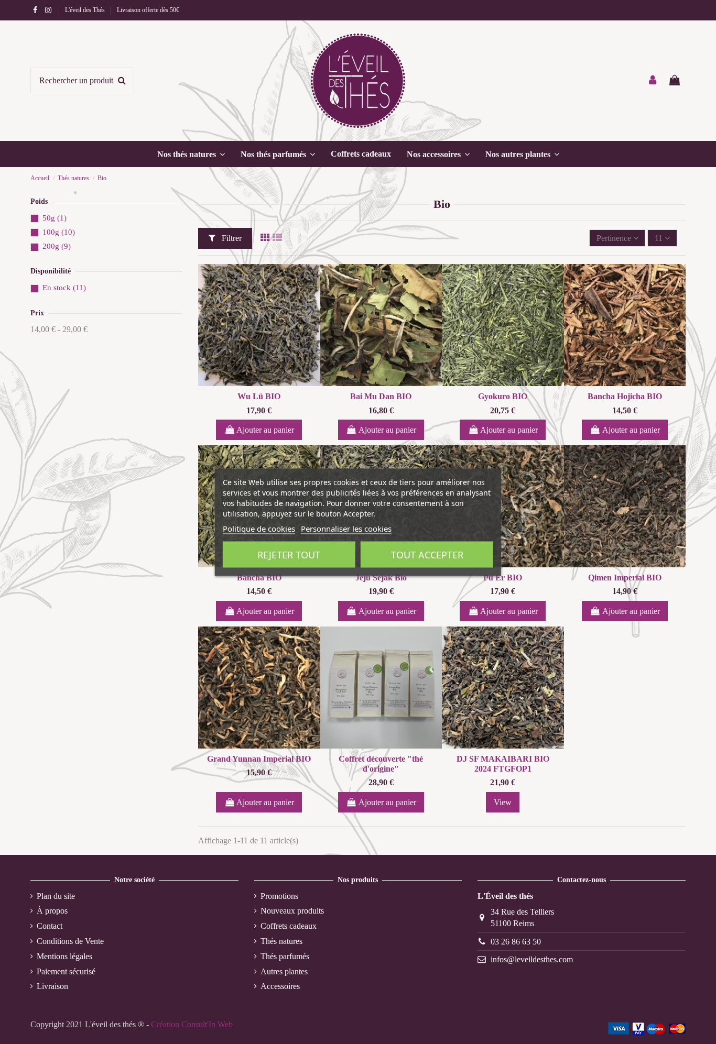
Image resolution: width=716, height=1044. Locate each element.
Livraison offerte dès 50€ (148, 10)
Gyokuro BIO (502, 396)
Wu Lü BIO (258, 396)
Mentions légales (64, 956)
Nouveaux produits (292, 910)
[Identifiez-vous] (653, 81)
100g (58, 232)
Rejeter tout (288, 554)
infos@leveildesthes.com (532, 959)
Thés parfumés (285, 956)
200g (56, 246)
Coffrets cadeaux (289, 925)
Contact (49, 925)
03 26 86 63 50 (516, 941)
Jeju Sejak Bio (381, 577)
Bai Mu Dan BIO (380, 396)
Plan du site (56, 896)
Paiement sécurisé (66, 971)
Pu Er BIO (502, 577)
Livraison (52, 986)
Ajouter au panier (265, 429)
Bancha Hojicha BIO (625, 396)
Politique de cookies (259, 528)
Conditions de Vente (70, 941)
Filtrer (231, 238)
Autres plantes (284, 971)
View (503, 802)
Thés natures (281, 941)
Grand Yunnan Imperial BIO (259, 758)
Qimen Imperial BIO (624, 577)
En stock (64, 287)
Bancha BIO (259, 577)
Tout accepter (427, 554)
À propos (52, 910)
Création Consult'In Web (192, 1024)
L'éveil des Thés (85, 10)
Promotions (279, 896)
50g (54, 218)
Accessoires (280, 986)
